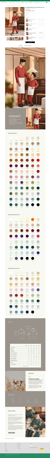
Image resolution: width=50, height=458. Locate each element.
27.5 (28, 349)
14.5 (38, 347)
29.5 (31, 349)
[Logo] (4, 2)
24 (36, 358)
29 (36, 360)
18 (28, 358)
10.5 (28, 347)
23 (28, 360)
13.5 (36, 347)
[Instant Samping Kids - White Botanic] (27, 20)
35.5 (38, 349)
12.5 (33, 347)
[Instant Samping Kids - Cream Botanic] (27, 24)
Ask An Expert (12, 438)
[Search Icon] (44, 2)
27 (28, 362)
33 (36, 362)
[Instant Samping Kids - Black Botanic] (27, 29)
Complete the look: (28, 17)
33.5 (36, 349)
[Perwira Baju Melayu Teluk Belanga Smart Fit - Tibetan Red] (27, 38)
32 (36, 364)
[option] (14, 21)
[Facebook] (30, 445)
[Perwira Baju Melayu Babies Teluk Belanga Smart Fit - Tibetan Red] (27, 33)
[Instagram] (32, 445)
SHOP (11, 432)
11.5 (31, 347)
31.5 (33, 349)
